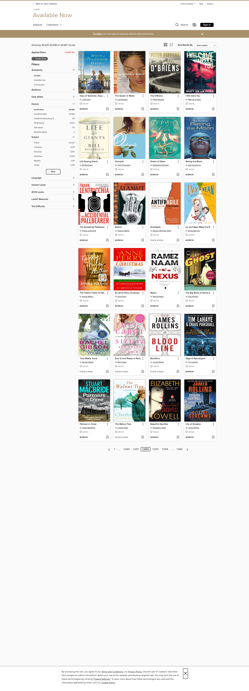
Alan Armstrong (194, 165)
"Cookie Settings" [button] (101, 679)
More (53, 172)
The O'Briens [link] (156, 96)
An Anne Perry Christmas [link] (127, 293)
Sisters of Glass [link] (157, 161)
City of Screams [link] (193, 424)
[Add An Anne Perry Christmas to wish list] (142, 306)
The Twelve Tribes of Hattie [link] (93, 293)
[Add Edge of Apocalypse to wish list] (213, 372)
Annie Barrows (194, 231)
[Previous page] (109, 449)
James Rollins (158, 362)
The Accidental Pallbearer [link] (92, 227)
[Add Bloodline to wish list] (178, 372)
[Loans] (194, 25)
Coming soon (39, 85)
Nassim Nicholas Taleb (162, 231)
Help (201, 4)
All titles (37, 76)
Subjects (37, 24)
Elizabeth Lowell (159, 428)
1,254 (165, 449)
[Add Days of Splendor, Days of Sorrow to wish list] (107, 109)
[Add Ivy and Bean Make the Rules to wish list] (213, 240)
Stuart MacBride (88, 428)
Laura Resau (122, 99)
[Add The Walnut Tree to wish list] (142, 437)
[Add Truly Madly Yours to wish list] (107, 372)
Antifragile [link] (155, 227)
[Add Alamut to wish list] (142, 240)
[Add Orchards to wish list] (142, 175)
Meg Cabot (121, 362)
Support (210, 4)
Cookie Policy (108, 682)
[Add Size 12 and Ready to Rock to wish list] (142, 372)
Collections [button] (53, 24)
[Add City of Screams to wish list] (213, 437)
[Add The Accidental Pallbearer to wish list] (107, 240)
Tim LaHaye (193, 362)
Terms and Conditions (112, 671)
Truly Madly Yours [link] (88, 358)
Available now (39, 80)
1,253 (155, 449)
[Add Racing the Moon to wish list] (213, 175)
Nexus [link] (153, 293)
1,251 (136, 449)
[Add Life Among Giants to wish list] (107, 175)
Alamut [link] (118, 227)
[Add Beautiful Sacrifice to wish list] (178, 437)
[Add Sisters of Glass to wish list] (178, 175)
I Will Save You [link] (193, 96)
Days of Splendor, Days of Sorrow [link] (93, 96)
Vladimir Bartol (123, 231)
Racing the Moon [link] (194, 161)
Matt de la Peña (194, 99)
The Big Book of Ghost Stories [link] (199, 293)
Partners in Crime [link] (88, 424)
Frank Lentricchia (89, 231)
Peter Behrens (158, 99)
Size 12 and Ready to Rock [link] (128, 358)
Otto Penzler (193, 296)
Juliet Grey (86, 99)
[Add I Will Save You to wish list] (213, 109)
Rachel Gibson (88, 362)
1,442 (180, 449)
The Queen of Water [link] (125, 96)
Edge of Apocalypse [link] (195, 358)
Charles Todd (122, 428)
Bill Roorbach (87, 165)
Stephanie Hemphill (161, 165)
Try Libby (97, 33)
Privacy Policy (135, 671)
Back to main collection (46, 4)
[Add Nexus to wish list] (178, 306)
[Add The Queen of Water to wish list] (142, 109)
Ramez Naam (158, 296)
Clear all (70, 52)
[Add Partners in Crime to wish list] (107, 437)
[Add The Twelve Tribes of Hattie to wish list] (107, 306)
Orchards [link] (119, 161)
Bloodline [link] (155, 358)
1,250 (126, 449)
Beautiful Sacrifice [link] (159, 424)
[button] (188, 4)
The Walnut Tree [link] (123, 424)
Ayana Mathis (87, 296)
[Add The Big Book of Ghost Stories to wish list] (213, 306)
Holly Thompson (123, 165)
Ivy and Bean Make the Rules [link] (199, 227)
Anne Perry (121, 296)
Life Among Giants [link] (89, 161)
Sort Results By (185, 45)
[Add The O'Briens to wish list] (178, 109)
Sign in (207, 24)
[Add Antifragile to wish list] (178, 240)
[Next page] (187, 449)
